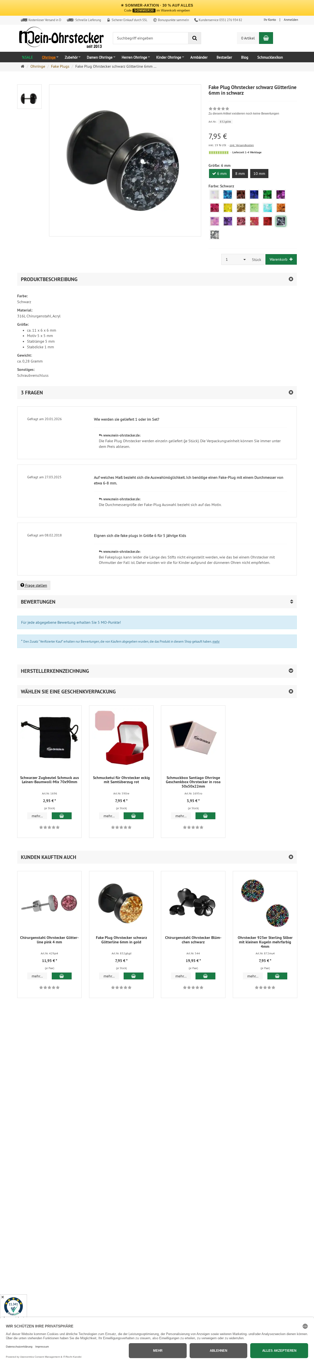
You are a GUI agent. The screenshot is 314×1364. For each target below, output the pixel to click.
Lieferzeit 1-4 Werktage (247, 152)
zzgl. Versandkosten (242, 145)
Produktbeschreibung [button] (49, 279)
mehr (216, 641)
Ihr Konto (270, 20)
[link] (244, 111)
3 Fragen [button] (32, 392)
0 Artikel (248, 38)
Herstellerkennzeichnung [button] (55, 671)
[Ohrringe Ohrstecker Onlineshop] (61, 38)
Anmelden (291, 20)
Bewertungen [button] (38, 601)
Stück (256, 259)
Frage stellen (35, 585)
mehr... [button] (37, 815)
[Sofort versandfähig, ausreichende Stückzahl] (219, 153)
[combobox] (235, 259)
